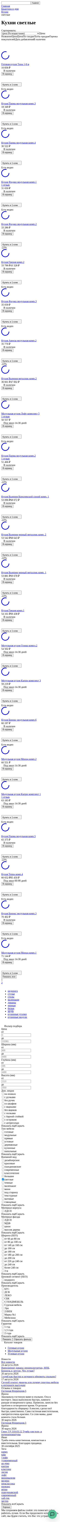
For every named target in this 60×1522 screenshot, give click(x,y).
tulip (3, 1454)
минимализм (8, 1477)
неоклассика (8, 1483)
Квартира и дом (10, 9)
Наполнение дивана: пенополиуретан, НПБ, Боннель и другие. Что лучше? (25, 1369)
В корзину (7, 74)
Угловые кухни (16, 1353)
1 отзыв (5, 185)
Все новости (8, 1362)
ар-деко (5, 1463)
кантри (5, 1466)
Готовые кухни (16, 1348)
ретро (4, 1489)
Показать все (9, 976)
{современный (9, 1460)
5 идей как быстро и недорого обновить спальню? (28, 1376)
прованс (5, 1486)
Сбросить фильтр (22, 1339)
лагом (4, 1472)
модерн (5, 1480)
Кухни (4, 11)
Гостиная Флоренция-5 (13, 1391)
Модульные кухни (18, 1350)
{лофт (4, 1457)
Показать (7, 1339)
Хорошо (6, 1507)
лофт (4, 1475)
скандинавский (9, 1492)
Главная (5, 6)
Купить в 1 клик (10, 84)
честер (4, 1501)
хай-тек (5, 1498)
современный (8, 1495)
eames (4, 1451)
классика (6, 1469)
